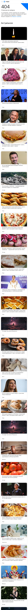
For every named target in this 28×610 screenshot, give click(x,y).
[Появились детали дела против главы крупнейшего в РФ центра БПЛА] (14, 451)
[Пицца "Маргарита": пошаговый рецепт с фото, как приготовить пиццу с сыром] (14, 513)
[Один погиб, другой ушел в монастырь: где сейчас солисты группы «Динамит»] (14, 57)
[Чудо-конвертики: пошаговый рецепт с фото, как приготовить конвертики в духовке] (14, 202)
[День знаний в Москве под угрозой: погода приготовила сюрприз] (14, 596)
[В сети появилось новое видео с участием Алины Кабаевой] (14, 389)
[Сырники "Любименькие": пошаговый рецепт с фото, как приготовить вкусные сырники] (14, 554)
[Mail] (4, 1)
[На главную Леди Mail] (7, 1)
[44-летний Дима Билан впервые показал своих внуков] (14, 161)
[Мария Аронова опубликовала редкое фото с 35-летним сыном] (14, 492)
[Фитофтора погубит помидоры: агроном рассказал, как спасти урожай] (14, 471)
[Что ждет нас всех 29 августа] (14, 430)
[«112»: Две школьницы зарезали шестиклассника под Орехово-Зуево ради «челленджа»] (14, 36)
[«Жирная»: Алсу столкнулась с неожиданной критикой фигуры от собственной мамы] (14, 285)
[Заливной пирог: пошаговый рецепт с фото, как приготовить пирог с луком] (14, 140)
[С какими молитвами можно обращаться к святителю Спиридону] (14, 575)
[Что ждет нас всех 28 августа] (14, 326)
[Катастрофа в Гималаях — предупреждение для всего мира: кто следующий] (14, 181)
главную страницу (16, 16)
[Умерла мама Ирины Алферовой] (14, 99)
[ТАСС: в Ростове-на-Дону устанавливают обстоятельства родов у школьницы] (14, 368)
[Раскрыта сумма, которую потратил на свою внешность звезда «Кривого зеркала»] (14, 119)
